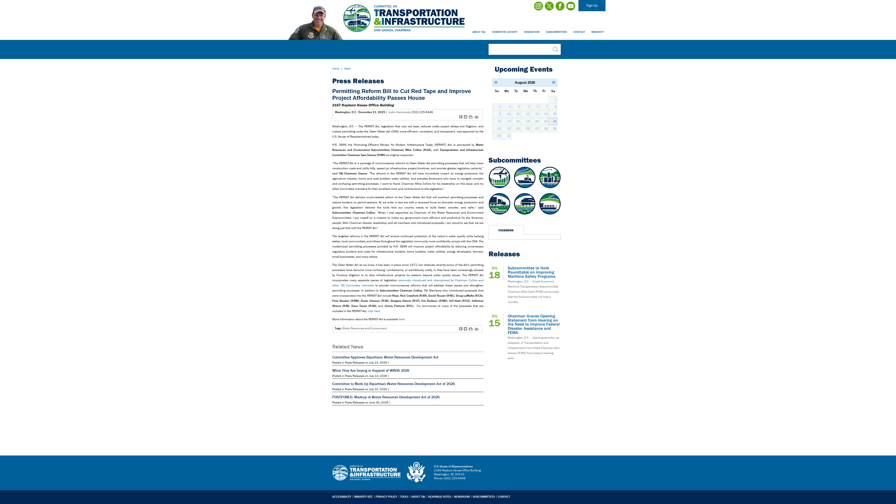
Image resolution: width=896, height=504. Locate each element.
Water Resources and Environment (364, 328)
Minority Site (363, 497)
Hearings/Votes (439, 497)
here (402, 319)
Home (335, 68)
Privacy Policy (386, 497)
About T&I (478, 32)
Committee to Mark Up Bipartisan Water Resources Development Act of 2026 (393, 383)
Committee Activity (505, 32)
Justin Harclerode (399, 112)
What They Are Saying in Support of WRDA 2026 (370, 370)
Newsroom (531, 32)
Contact (579, 32)
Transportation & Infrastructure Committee (366, 476)
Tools (404, 497)
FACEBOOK (506, 230)
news (347, 68)
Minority (598, 32)
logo (416, 472)
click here (374, 311)
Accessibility (341, 497)
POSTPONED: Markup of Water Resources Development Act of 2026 (386, 397)
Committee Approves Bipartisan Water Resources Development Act (385, 357)
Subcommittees (556, 32)
